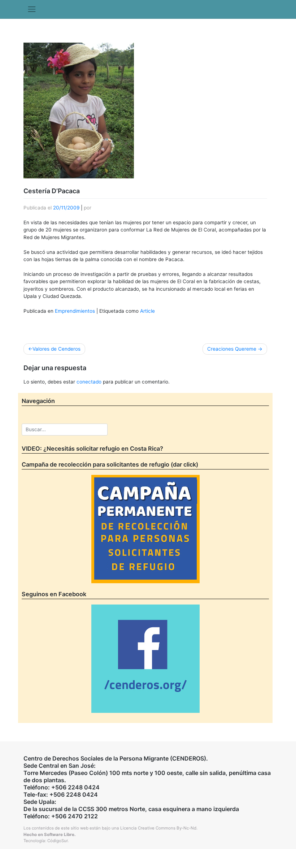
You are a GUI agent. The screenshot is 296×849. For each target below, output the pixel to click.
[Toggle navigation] (31, 9)
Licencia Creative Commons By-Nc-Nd (158, 828)
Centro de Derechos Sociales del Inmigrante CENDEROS (148, 30)
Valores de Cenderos (56, 349)
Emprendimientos (75, 311)
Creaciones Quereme (231, 349)
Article (147, 311)
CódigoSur (57, 840)
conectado (89, 382)
